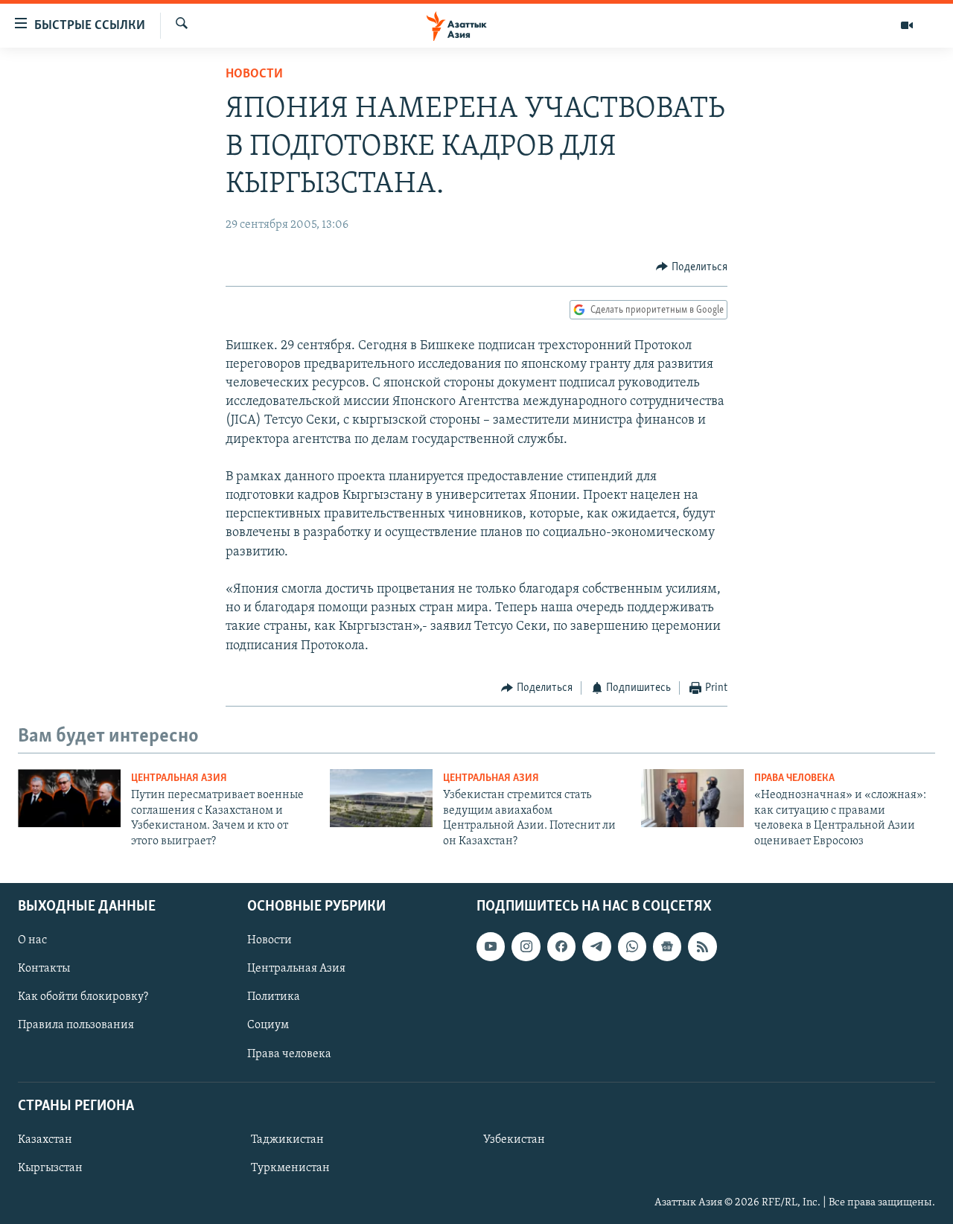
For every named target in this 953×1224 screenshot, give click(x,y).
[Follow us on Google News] (667, 946)
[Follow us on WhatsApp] (632, 946)
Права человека (794, 778)
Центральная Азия (179, 778)
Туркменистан (290, 1168)
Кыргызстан (50, 1168)
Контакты (44, 969)
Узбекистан (514, 1140)
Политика (273, 997)
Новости (254, 74)
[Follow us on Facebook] (561, 946)
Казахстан (45, 1140)
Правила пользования (76, 1025)
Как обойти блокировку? (83, 997)
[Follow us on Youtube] (490, 946)
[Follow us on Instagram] (525, 946)
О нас (32, 940)
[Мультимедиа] (907, 25)
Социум (268, 1025)
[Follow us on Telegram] (596, 946)
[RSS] (702, 946)
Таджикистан (287, 1140)
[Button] (691, 267)
